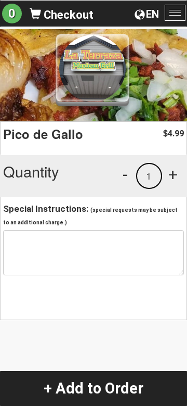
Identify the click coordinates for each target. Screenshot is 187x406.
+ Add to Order (93, 388)
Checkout (67, 14)
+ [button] (173, 174)
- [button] (125, 174)
